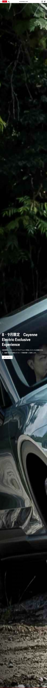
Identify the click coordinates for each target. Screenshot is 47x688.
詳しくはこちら (7, 357)
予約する (4, 1)
